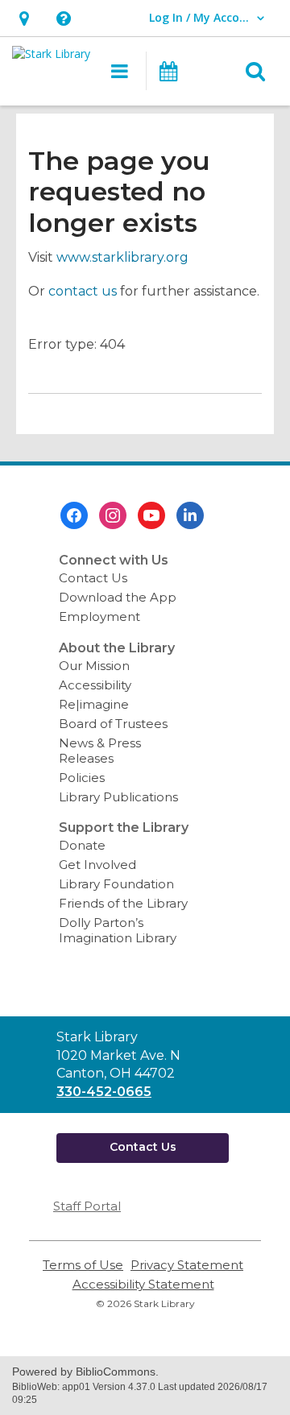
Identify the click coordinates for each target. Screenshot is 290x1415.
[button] (23, 18)
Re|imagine (94, 704)
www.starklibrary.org (122, 257)
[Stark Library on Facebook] (74, 515)
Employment (99, 616)
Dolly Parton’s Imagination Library (117, 930)
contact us (82, 291)
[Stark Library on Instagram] (112, 515)
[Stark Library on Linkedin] (190, 515)
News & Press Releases (100, 750)
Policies (82, 777)
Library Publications (118, 797)
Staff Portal (87, 1206)
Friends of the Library (123, 903)
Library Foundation (116, 884)
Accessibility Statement (143, 1284)
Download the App (117, 597)
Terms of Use (83, 1264)
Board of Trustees (113, 723)
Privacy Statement (186, 1264)
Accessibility (95, 685)
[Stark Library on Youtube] (151, 515)
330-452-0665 (103, 1091)
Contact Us (93, 577)
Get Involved (97, 864)
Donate (82, 845)
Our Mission (94, 665)
